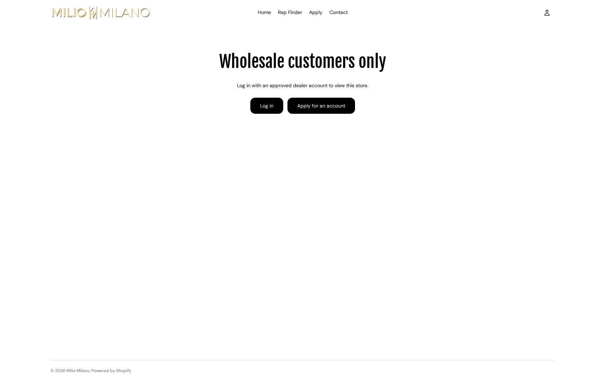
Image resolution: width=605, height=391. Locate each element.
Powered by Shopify (111, 370)
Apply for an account (321, 106)
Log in (266, 106)
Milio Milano (78, 370)
